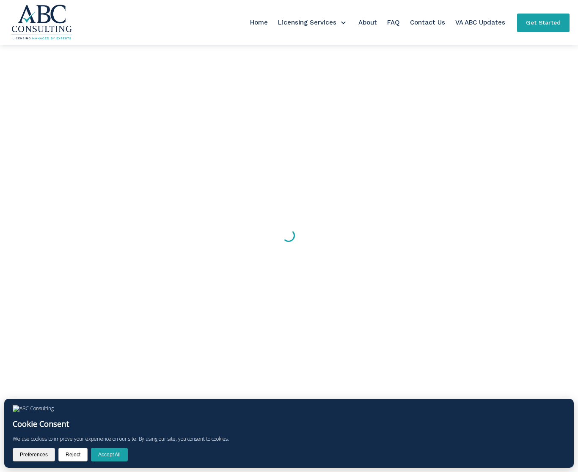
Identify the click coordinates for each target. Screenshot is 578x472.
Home (259, 22)
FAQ (393, 22)
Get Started (543, 22)
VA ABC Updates (480, 22)
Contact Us (427, 22)
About (367, 22)
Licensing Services (307, 22)
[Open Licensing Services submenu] (343, 23)
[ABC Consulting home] (41, 22)
